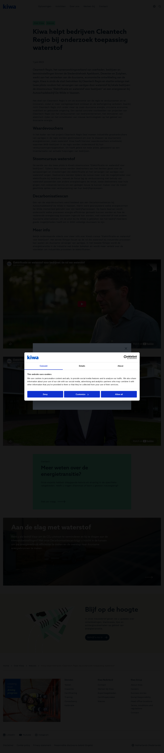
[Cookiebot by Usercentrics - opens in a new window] (125, 357)
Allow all (119, 394)
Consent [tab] (43, 366)
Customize (80, 394)
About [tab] (120, 366)
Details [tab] (82, 366)
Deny (45, 394)
